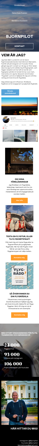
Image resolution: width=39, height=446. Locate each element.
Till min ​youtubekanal (10, 92)
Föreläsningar (19, 5)
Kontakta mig (19, 258)
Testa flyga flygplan (19, 13)
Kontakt (20, 46)
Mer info (19, 200)
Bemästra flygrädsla (19, 21)
